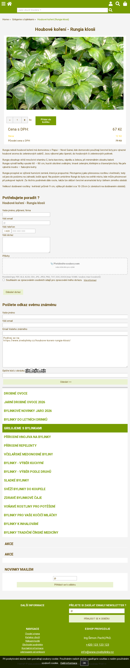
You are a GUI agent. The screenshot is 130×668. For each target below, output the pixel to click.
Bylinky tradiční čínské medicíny (31, 532)
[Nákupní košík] (126, 4)
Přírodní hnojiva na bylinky (27, 437)
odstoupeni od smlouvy (32, 651)
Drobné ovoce (15, 393)
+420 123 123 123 (97, 644)
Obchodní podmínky (32, 644)
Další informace (68, 663)
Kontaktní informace (32, 648)
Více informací (90, 280)
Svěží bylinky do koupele (25, 489)
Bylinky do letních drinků (25, 419)
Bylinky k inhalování (21, 524)
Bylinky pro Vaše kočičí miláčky (30, 515)
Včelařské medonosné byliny (28, 454)
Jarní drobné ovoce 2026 (24, 402)
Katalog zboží (32, 637)
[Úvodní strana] (11, 4)
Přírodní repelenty (20, 445)
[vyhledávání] (119, 4)
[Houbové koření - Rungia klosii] (64, 73)
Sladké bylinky (16, 480)
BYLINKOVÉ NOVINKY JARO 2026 (28, 411)
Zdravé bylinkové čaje (23, 498)
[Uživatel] (112, 4)
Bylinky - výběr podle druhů (27, 472)
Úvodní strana (32, 633)
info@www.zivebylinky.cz (97, 652)
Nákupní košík (32, 641)
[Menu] (3, 4)
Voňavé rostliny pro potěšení (29, 506)
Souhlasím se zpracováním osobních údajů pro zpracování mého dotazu (44, 280)
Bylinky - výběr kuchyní (23, 463)
